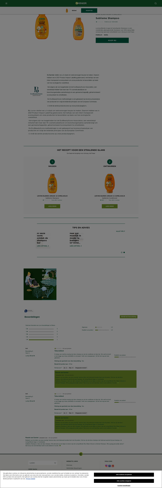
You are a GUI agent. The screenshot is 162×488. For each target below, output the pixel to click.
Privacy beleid (30, 478)
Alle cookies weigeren (124, 481)
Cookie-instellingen (123, 485)
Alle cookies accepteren (124, 474)
